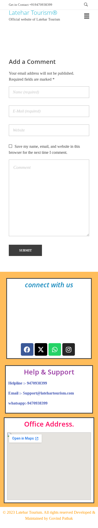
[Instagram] (68, 349)
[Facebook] (27, 349)
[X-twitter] (41, 349)
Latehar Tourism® (33, 12)
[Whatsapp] (54, 349)
